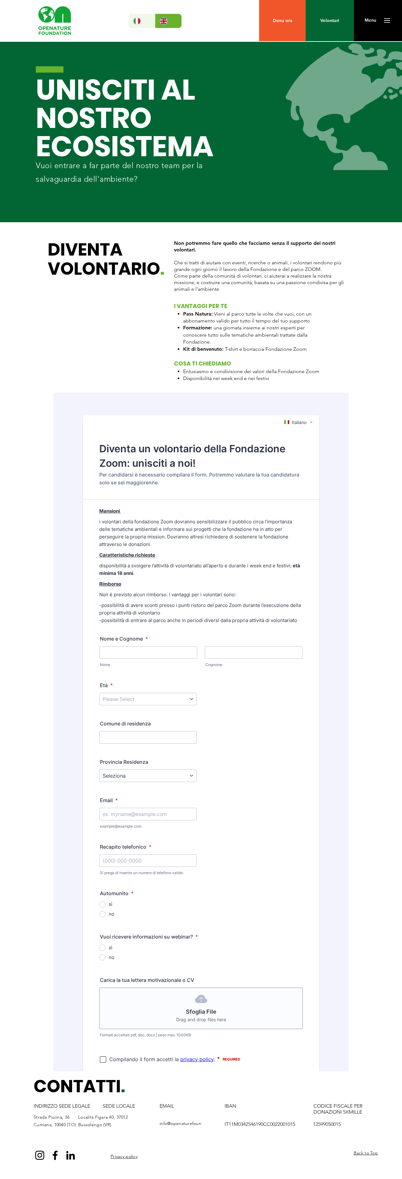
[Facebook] (55, 1155)
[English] (168, 21)
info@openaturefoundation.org (191, 1123)
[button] (370, 20)
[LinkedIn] (70, 1155)
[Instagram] (40, 1155)
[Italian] (142, 21)
